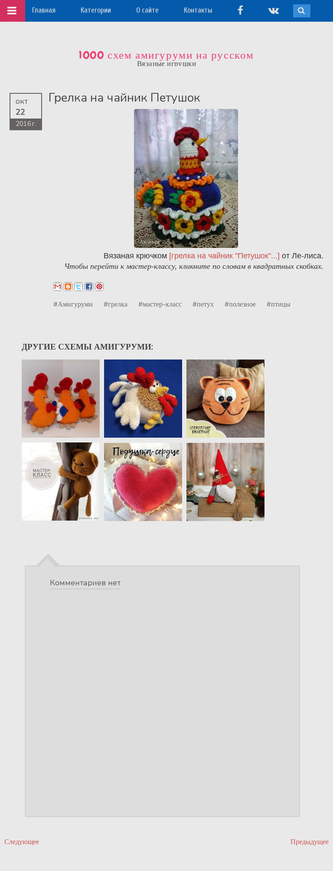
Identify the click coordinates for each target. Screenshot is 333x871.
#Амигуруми (73, 304)
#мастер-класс (160, 304)
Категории (96, 10)
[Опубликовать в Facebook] (89, 286)
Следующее (21, 841)
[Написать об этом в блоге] (68, 286)
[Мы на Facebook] (240, 10)
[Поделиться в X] (78, 286)
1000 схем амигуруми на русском (166, 55)
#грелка (115, 304)
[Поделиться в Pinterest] (99, 286)
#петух (203, 304)
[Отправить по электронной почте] (57, 286)
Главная (44, 10)
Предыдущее (310, 841)
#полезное (240, 304)
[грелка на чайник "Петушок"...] (224, 255)
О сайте (147, 10)
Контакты (198, 10)
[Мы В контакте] (273, 10)
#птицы (279, 304)
